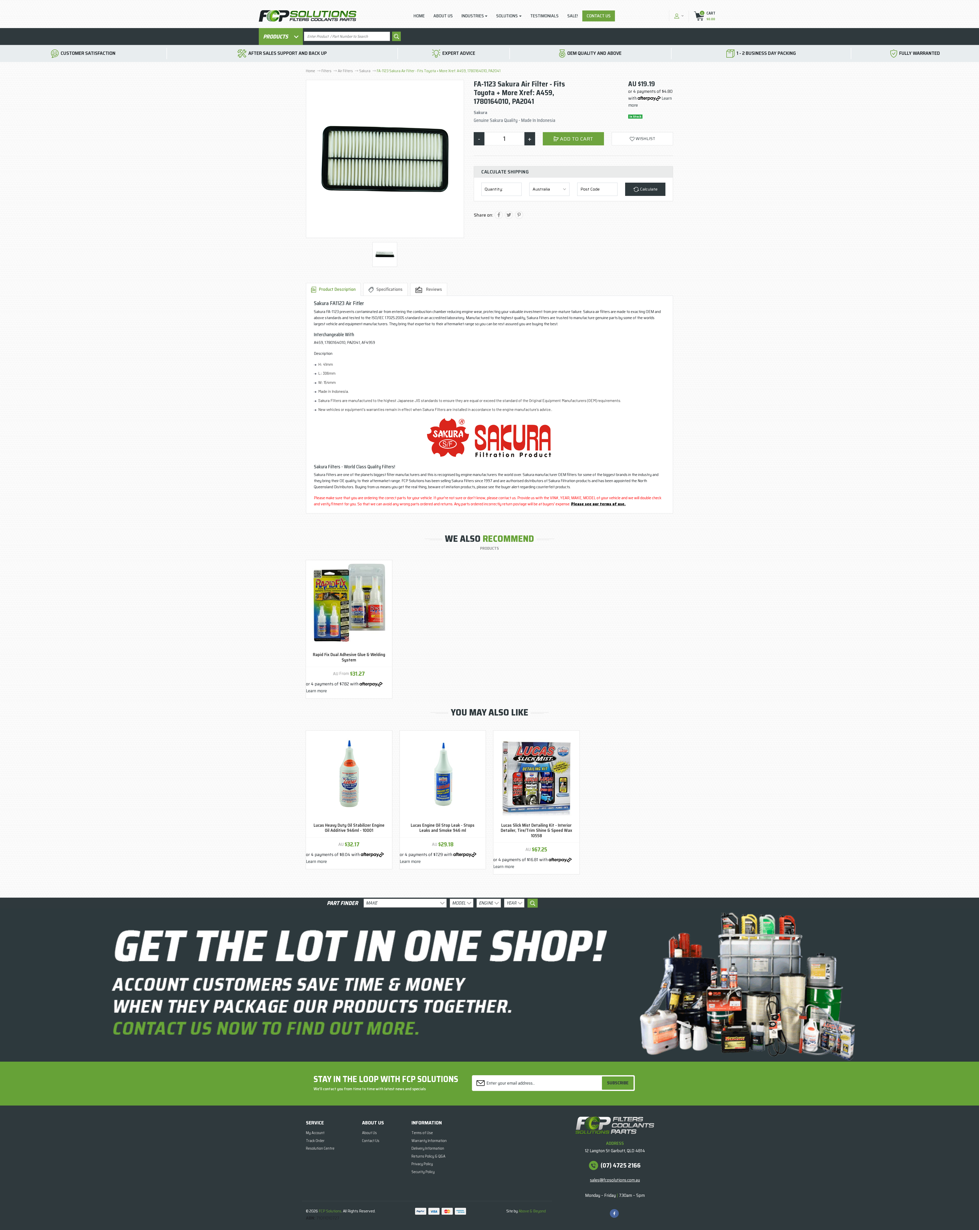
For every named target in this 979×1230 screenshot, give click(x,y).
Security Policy (423, 1172)
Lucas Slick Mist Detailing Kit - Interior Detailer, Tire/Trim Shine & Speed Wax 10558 (536, 830)
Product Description (337, 289)
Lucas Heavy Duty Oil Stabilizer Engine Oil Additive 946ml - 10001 (349, 828)
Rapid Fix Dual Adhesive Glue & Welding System (349, 657)
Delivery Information (427, 1148)
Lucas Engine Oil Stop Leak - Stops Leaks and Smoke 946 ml (442, 828)
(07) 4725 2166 (621, 1165)
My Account (315, 1133)
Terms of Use (422, 1133)
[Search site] (396, 36)
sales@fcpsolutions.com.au (615, 1180)
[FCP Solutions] (307, 15)
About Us (443, 15)
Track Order (315, 1141)
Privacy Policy (422, 1164)
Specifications (389, 289)
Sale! (572, 15)
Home (419, 15)
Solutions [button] (507, 15)
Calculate (648, 189)
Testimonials (544, 15)
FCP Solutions (330, 1211)
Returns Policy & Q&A (428, 1156)
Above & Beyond (532, 1211)
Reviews (433, 289)
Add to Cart (576, 139)
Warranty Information (429, 1141)
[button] (678, 15)
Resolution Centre (320, 1148)
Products (276, 36)
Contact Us (599, 15)
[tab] (333, 289)
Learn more (316, 690)
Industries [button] (472, 15)
